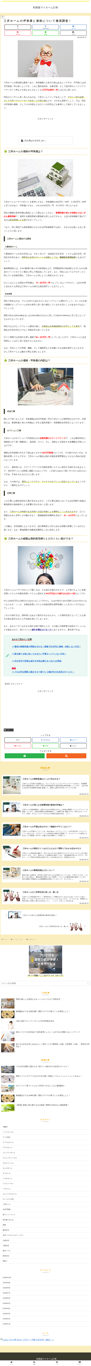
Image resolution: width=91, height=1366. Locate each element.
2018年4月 (6, 1308)
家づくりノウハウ (9, 1214)
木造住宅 (6, 1240)
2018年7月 (6, 1293)
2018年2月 (6, 1319)
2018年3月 (6, 1313)
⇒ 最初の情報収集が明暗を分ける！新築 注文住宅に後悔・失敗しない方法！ (46, 646)
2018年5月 (6, 1303)
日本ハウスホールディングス (13, 1235)
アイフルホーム (8, 1142)
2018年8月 (6, 1288)
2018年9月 (6, 1283)
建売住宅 (6, 1230)
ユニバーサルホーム (10, 1194)
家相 (4, 1225)
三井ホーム (9, 730)
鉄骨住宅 (6, 1256)
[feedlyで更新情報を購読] (25, 755)
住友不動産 (7, 1209)
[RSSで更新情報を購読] (66, 755)
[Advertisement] (45, 126)
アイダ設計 (7, 1137)
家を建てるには (8, 1220)
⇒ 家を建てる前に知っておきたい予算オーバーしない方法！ (39, 654)
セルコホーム (7, 1168)
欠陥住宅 (6, 1245)
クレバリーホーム (9, 1152)
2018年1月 (6, 1324)
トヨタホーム (7, 1178)
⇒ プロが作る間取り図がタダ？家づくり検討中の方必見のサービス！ (43, 672)
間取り (5, 1261)
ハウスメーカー (8, 1183)
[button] (73, 33)
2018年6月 (6, 1298)
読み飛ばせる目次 (33, 140)
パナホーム (7, 1189)
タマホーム (7, 1173)
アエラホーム (7, 1147)
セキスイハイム (8, 1163)
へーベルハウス (8, 1132)
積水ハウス (7, 1251)
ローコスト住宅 (8, 1199)
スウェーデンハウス (10, 1158)
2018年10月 (7, 1277)
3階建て (5, 1127)
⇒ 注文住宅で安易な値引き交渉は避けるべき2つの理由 (36, 661)
